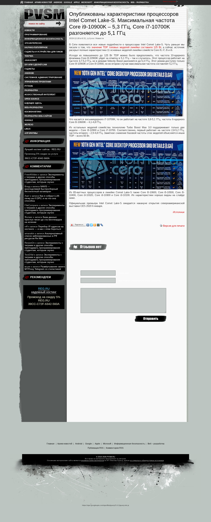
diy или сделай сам (36, 64)
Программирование (36, 34)
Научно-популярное (36, 47)
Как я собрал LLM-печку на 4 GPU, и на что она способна (42, 198)
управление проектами (38, 82)
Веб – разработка (140, 2)
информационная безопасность (44, 39)
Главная (28, 2)
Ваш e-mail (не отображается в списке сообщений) (140, 281)
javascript (31, 60)
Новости (30, 30)
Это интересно (33, 43)
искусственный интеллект (40, 94)
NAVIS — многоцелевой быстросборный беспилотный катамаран (41, 189)
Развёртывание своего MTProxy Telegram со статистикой (45, 267)
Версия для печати (173, 225)
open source (32, 99)
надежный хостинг (44, 290)
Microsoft (86, 2)
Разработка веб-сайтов (38, 116)
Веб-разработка (34, 107)
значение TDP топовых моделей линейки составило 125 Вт (126, 47)
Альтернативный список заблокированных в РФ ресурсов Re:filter (43, 236)
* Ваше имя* (124, 273)
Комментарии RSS (114, 448)
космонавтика (33, 112)
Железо (29, 124)
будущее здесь (33, 103)
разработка (31, 90)
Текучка (29, 56)
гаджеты (30, 69)
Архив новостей (43, 2)
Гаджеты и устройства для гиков (44, 52)
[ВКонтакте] (88, 225)
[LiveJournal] (102, 225)
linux (27, 129)
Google (68, 2)
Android (58, 2)
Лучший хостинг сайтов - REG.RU (42, 149)
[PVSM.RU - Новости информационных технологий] (44, 15)
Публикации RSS (96, 448)
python (29, 86)
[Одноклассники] (95, 225)
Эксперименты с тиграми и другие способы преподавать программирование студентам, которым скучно (44, 178)
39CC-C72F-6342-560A (37, 158)
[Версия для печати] (161, 225)
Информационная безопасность (111, 2)
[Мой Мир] (98, 225)
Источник (178, 212)
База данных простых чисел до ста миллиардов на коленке (43, 219)
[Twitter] (91, 225)
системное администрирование (43, 77)
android (29, 73)
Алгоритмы (31, 133)
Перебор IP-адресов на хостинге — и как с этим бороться (44, 227)
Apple (77, 2)
